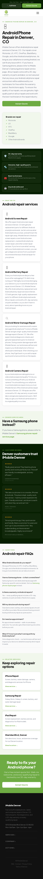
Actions (10, 848)
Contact (18, 864)
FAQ (12, 864)
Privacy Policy (27, 864)
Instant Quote (31, 5)
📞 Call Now (11, 5)
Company (11, 841)
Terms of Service (21, 867)
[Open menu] (37, 12)
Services (11, 835)
